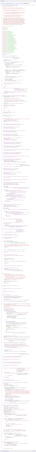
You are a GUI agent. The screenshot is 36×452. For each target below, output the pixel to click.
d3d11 (22, 3)
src (15, 3)
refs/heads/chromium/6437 (9, 3)
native (19, 3)
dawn (1, 3)
